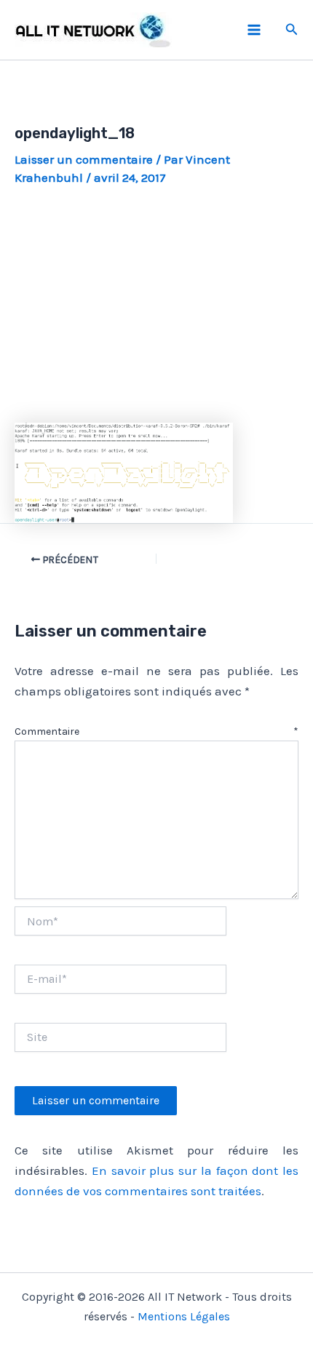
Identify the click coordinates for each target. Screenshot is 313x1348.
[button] (291, 29)
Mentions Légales (184, 1316)
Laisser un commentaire (84, 159)
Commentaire (156, 731)
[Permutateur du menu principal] (254, 30)
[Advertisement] (156, 304)
